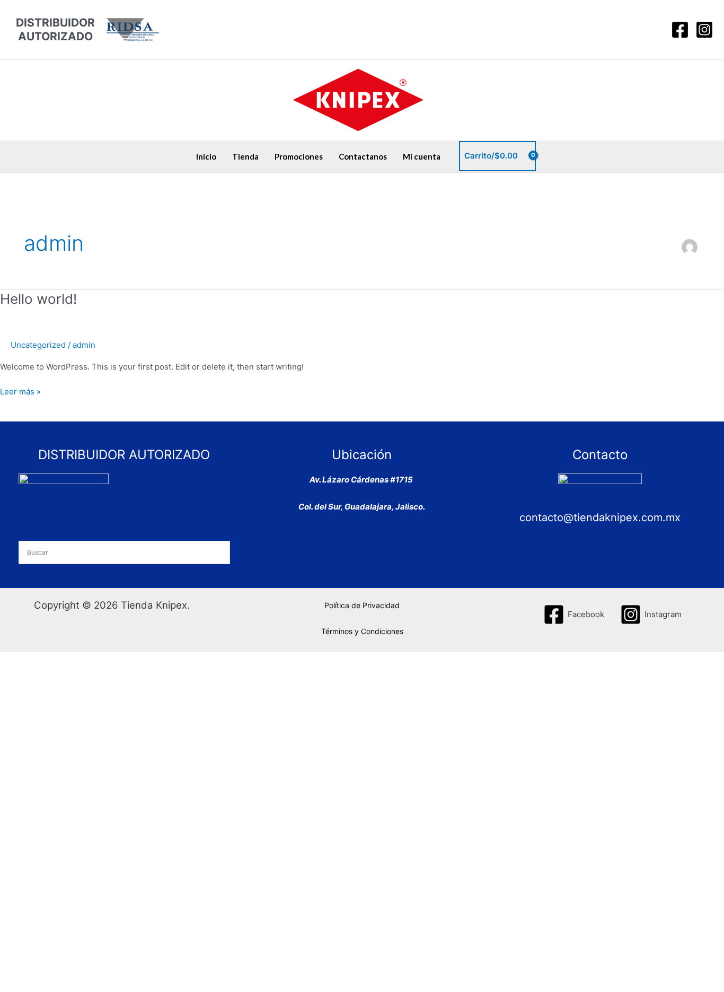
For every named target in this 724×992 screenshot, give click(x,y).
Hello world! (38, 299)
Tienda (245, 156)
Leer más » (20, 391)
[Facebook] (680, 30)
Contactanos (363, 156)
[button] (653, 29)
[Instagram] (704, 30)
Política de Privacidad (362, 605)
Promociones (299, 156)
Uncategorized (38, 345)
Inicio (206, 156)
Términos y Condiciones (362, 631)
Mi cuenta (421, 156)
